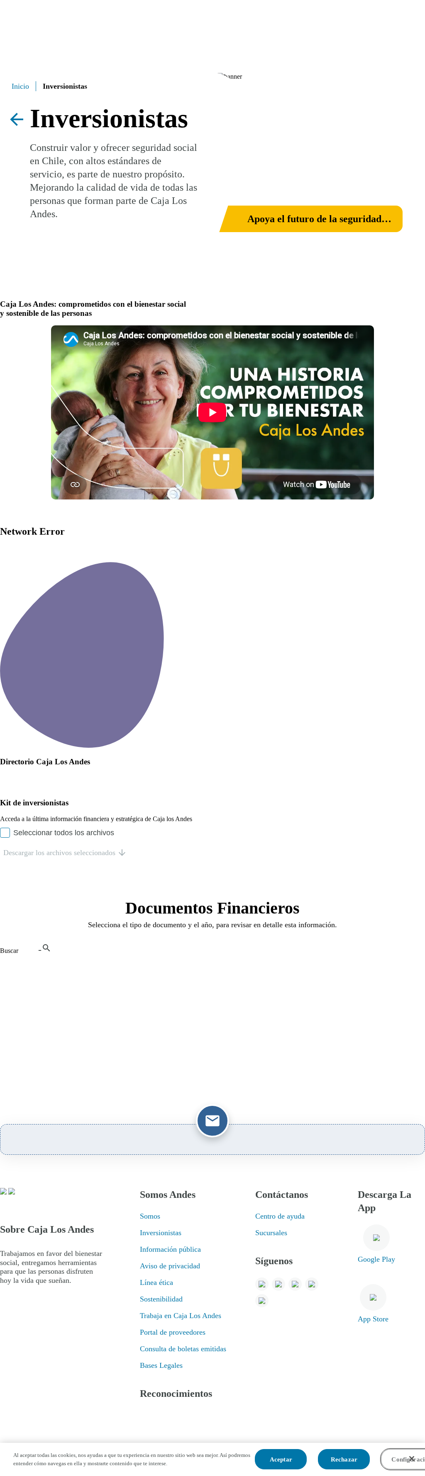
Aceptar (281, 1459)
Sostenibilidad (161, 1299)
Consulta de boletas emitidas (183, 1349)
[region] (212, 1459)
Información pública (170, 1249)
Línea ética (156, 1282)
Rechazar (344, 1459)
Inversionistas (160, 1233)
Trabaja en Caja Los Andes (180, 1315)
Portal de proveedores (172, 1332)
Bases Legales (161, 1365)
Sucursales (271, 1233)
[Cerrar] (412, 1458)
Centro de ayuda (280, 1216)
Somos (150, 1216)
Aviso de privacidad (170, 1266)
